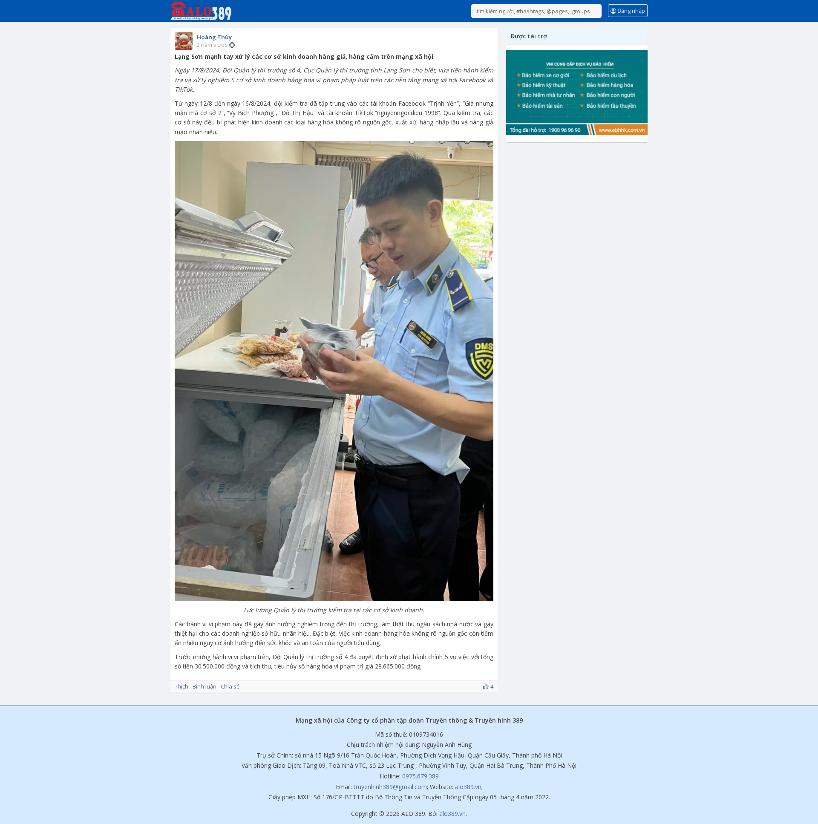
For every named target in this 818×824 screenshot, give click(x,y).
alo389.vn (468, 787)
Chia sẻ (230, 686)
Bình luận (204, 686)
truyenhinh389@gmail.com (390, 787)
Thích (181, 686)
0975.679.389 (420, 776)
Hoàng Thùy (214, 37)
